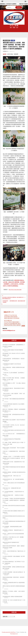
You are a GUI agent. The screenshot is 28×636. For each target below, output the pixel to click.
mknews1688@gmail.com (9, 330)
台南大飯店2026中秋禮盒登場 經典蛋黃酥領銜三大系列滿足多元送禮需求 (14, 345)
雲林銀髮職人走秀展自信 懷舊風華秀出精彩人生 (13, 530)
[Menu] (2, 1)
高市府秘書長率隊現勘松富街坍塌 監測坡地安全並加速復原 (14, 517)
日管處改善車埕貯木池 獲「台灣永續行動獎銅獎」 (13, 479)
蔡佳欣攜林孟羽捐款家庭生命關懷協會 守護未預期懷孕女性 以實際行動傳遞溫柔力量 (13, 298)
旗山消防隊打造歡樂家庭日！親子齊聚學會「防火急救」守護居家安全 (13, 562)
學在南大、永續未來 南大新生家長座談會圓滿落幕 (13, 533)
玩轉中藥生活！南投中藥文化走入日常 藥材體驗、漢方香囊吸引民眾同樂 (13, 538)
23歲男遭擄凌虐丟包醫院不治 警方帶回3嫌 (12, 363)
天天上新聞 (14, 25)
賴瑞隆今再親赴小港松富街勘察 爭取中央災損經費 (13, 447)
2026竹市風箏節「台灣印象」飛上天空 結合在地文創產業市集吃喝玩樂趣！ (14, 425)
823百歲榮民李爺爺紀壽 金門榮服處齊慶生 (12, 439)
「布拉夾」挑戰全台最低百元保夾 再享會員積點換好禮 (14, 483)
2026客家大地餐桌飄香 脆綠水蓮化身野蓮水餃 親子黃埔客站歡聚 (14, 573)
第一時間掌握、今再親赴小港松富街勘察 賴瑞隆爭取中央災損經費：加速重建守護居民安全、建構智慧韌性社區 (14, 500)
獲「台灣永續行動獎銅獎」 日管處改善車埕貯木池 (14, 491)
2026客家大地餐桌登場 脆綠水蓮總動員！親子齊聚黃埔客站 (14, 557)
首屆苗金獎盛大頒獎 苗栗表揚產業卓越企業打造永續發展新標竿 (13, 415)
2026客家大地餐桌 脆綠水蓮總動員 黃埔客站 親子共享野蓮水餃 (14, 511)
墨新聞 (4, 54)
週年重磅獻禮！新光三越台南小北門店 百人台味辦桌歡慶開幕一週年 (14, 354)
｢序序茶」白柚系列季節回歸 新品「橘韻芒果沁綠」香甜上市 (14, 552)
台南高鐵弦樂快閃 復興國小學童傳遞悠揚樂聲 (12, 596)
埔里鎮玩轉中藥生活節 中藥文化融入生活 (12, 475)
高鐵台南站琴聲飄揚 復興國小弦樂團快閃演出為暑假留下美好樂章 (13, 567)
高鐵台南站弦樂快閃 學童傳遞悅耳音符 (11, 542)
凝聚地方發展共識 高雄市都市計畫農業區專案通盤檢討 (14, 586)
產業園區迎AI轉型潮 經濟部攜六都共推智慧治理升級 (14, 472)
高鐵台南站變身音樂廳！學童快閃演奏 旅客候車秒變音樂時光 (13, 578)
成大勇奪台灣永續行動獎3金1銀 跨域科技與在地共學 (14, 430)
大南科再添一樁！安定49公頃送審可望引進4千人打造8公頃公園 (14, 601)
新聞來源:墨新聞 (6, 40)
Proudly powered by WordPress (8, 632)
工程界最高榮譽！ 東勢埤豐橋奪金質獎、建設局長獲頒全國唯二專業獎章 (13, 302)
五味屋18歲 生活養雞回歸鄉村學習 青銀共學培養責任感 (14, 452)
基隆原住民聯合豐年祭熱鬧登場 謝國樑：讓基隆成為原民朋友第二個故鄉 (13, 546)
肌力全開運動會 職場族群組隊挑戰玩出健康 (12, 526)
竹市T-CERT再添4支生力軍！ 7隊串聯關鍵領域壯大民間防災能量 (14, 434)
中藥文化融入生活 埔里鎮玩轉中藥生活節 (12, 488)
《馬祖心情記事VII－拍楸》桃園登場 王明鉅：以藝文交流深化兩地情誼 (14, 394)
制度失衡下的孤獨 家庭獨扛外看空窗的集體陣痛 (13, 349)
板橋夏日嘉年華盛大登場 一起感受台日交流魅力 (13, 495)
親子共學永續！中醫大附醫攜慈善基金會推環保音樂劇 (13, 399)
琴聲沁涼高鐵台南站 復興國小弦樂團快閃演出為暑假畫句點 (13, 368)
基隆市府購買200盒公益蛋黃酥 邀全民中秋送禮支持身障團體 (14, 420)
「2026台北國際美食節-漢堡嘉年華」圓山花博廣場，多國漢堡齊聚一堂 (14, 404)
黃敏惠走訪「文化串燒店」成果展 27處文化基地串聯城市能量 (14, 592)
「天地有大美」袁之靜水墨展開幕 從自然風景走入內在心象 (13, 373)
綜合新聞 (12, 40)
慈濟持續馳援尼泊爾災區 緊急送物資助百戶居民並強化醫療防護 (13, 389)
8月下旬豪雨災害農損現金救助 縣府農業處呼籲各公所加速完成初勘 (14, 522)
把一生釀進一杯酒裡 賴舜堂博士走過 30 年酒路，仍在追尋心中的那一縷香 (14, 443)
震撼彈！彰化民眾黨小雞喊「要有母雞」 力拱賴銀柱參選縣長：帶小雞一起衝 (14, 378)
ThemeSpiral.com (14, 633)
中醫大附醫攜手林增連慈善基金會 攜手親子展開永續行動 (14, 467)
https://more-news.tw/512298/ (15, 289)
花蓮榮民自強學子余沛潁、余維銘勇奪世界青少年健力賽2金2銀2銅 (13, 462)
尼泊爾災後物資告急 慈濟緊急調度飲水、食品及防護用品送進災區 (13, 359)
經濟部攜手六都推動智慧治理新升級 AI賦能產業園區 (14, 582)
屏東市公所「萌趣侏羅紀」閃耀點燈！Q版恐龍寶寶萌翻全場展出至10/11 (14, 410)
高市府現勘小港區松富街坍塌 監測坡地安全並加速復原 (14, 506)
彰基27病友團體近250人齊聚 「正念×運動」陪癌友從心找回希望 (14, 384)
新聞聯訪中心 (6, 51)
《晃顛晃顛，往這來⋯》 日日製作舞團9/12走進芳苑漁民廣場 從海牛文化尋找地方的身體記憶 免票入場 (14, 457)
